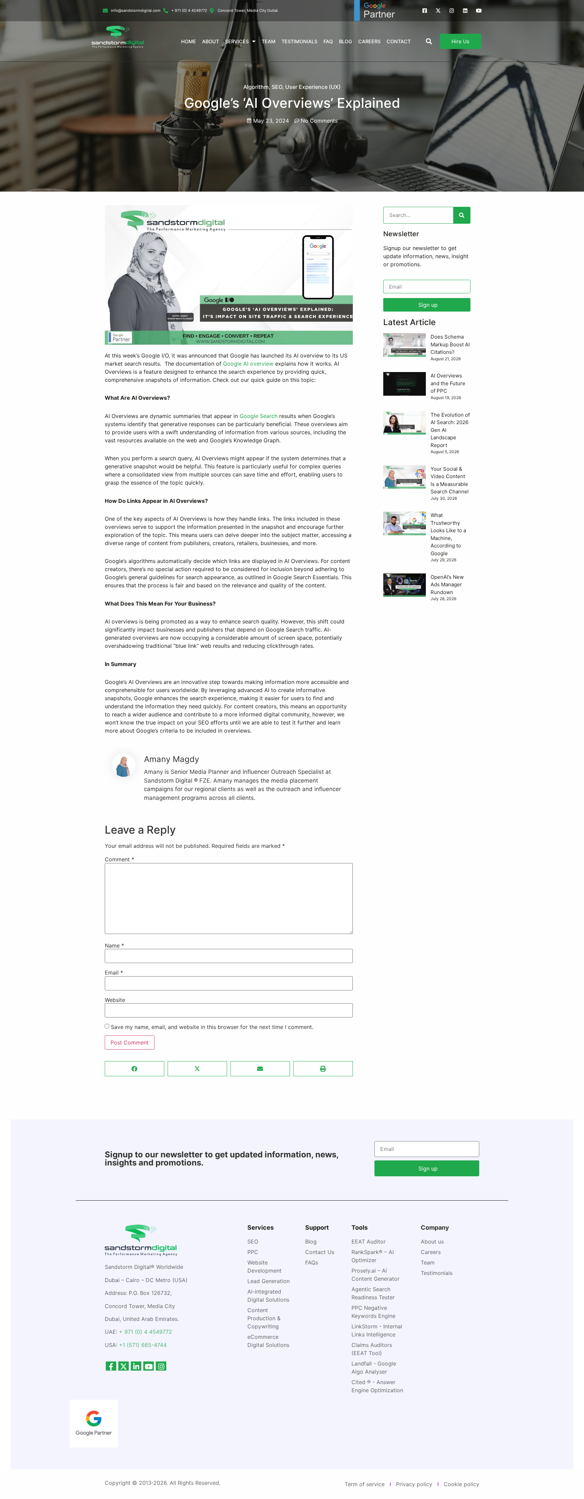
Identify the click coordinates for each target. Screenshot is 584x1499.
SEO (277, 86)
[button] (134, 1068)
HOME (188, 41)
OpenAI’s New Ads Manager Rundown (447, 584)
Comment (119, 859)
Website (115, 1000)
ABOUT (210, 41)
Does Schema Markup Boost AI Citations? (450, 344)
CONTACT (399, 41)
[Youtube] (478, 10)
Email (114, 972)
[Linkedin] (465, 10)
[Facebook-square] (424, 10)
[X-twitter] (438, 10)
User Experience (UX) (313, 86)
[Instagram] (451, 10)
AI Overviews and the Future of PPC (448, 383)
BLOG (345, 41)
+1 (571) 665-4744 (143, 1345)
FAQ (328, 41)
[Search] (461, 215)
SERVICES (237, 41)
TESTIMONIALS (299, 41)
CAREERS (369, 41)
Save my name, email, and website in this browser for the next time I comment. (212, 1027)
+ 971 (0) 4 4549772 (145, 1331)
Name (114, 945)
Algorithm (256, 86)
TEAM (268, 41)
